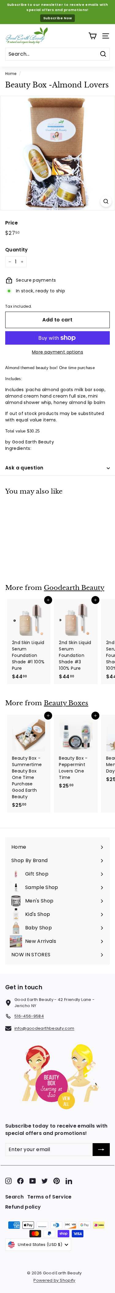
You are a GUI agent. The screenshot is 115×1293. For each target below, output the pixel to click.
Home (10, 73)
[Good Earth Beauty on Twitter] (44, 1181)
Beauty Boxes (66, 703)
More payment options (57, 352)
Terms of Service (49, 1196)
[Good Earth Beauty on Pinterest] (56, 1181)
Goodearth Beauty (74, 588)
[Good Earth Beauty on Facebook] (20, 1181)
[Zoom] (106, 201)
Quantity (16, 249)
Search (14, 1196)
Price (11, 223)
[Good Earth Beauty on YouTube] (32, 1181)
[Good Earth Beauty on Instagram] (8, 1181)
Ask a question (24, 468)
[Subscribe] (101, 1149)
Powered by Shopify (54, 1280)
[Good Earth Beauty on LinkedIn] (69, 1181)
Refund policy (23, 1206)
